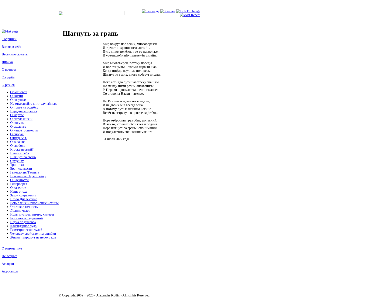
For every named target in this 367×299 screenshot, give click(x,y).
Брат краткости (21, 168)
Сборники (9, 39)
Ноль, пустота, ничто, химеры (32, 214)
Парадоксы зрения (23, 111)
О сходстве (18, 126)
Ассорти (8, 263)
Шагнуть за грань (23, 157)
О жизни (16, 96)
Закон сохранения (23, 195)
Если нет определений (26, 218)
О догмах (17, 122)
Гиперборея (18, 184)
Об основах (18, 92)
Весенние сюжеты (15, 54)
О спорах (17, 134)
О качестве (18, 187)
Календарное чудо (23, 226)
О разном (8, 85)
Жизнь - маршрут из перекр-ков (33, 237)
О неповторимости (24, 130)
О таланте (17, 142)
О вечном (9, 69)
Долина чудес (20, 210)
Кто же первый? (22, 149)
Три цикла (17, 164)
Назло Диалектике (23, 199)
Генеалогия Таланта (24, 172)
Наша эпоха (18, 191)
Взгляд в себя (11, 46)
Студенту (17, 161)
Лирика (7, 62)
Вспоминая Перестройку (28, 176)
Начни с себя (19, 153)
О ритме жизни (21, 119)
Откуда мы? (18, 138)
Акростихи (10, 271)
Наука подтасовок (23, 222)
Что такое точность (24, 207)
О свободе (17, 145)
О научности (19, 180)
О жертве (17, 115)
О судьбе (8, 77)
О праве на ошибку (24, 107)
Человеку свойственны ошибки (33, 233)
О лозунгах (18, 100)
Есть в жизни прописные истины (34, 203)
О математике (12, 248)
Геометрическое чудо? (26, 229)
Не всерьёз (9, 256)
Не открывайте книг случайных (33, 103)
